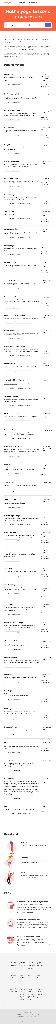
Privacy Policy (23, 1014)
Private (21, 976)
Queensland (22, 965)
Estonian (39, 991)
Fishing (39, 988)
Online (39, 976)
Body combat (41, 998)
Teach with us (33, 2)
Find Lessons (22, 2)
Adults (30, 979)
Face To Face (22, 977)
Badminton (22, 999)
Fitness (30, 993)
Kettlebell (21, 998)
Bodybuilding (22, 993)
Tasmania (40, 965)
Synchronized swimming (32, 995)
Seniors (39, 979)
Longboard (22, 989)
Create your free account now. (29, 929)
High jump (31, 999)
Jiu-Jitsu (21, 991)
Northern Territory (39, 963)
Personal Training (21, 995)
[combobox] (16, 25)
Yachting (30, 988)
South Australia (32, 965)
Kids (38, 977)
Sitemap (40, 1014)
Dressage (39, 993)
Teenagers (22, 979)
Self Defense (22, 988)
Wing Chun (40, 989)
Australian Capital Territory (23, 963)
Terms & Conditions (32, 1014)
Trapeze (30, 998)
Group (30, 976)
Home (29, 977)
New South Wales (31, 963)
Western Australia (30, 967)
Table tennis (31, 991)
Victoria (21, 967)
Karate (30, 989)
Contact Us (16, 1014)
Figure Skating (41, 994)
